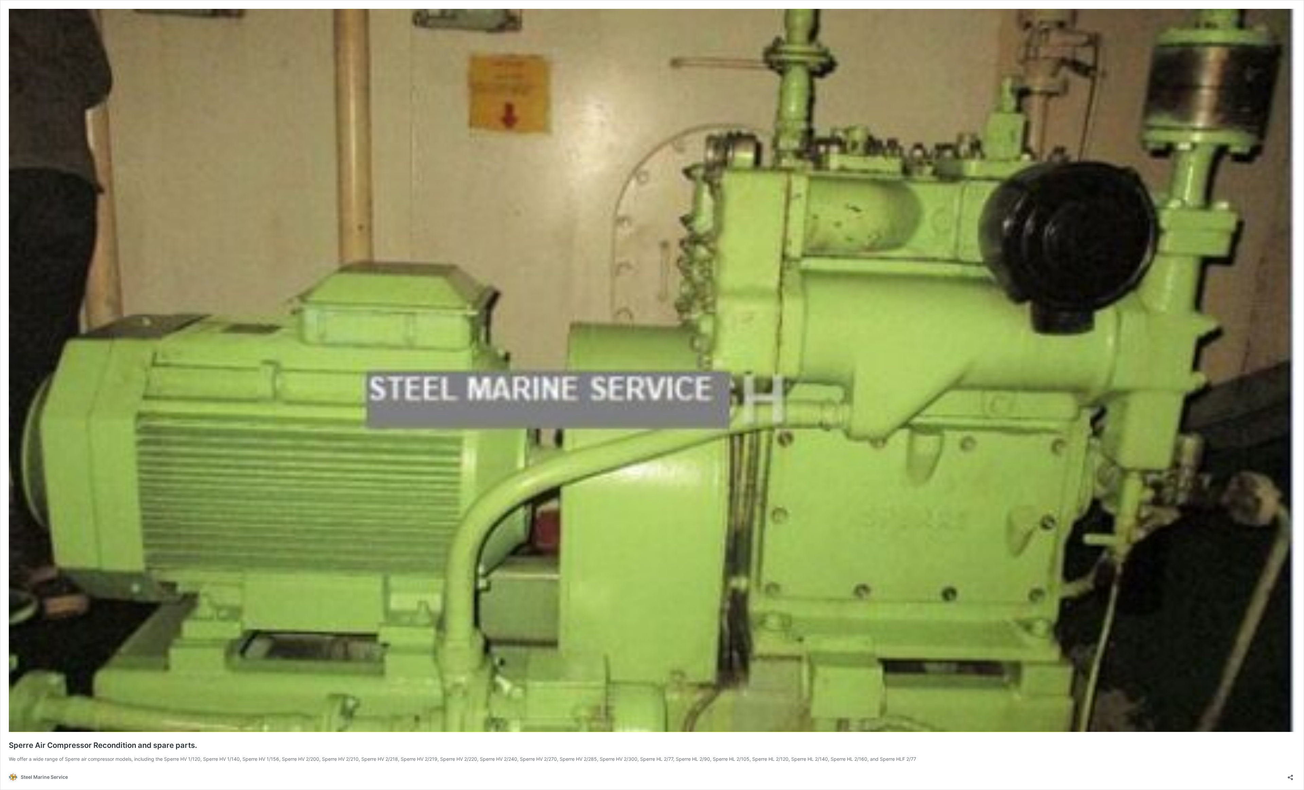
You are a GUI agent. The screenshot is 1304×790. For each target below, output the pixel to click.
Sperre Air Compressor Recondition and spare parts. (103, 745)
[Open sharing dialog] (1290, 775)
